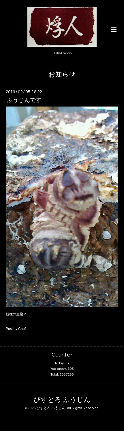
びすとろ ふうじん (62, 400)
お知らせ (62, 74)
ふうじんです (24, 100)
